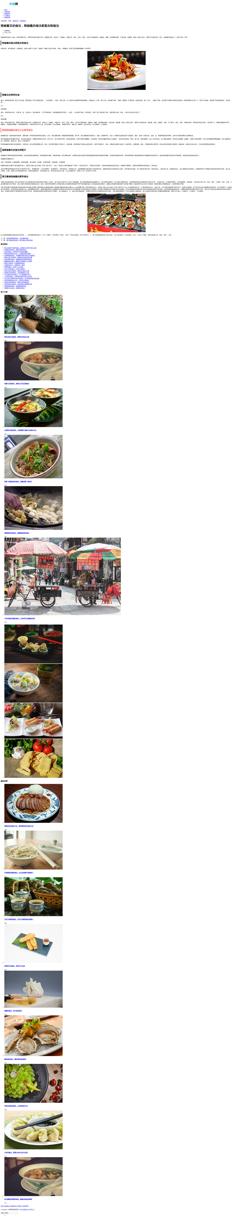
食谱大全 (16, 21)
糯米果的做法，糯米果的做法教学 (15, 1059)
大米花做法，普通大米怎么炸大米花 (16, 1152)
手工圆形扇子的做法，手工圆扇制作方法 (17, 274)
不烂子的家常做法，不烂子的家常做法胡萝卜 (18, 919)
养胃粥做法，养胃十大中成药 (13, 267)
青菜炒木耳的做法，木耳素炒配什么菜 (16, 272)
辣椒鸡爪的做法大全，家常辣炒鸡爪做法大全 (18, 826)
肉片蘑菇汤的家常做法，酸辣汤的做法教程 (18, 1199)
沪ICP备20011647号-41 (27, 1209)
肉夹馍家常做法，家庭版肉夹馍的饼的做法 (18, 259)
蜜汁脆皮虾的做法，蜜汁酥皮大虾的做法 (20, 240)
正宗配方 (7, 15)
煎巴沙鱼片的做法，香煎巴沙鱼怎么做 (16, 271)
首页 (5, 10)
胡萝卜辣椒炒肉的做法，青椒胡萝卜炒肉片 (18, 481)
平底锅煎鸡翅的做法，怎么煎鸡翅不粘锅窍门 (18, 872)
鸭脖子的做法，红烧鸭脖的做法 (14, 263)
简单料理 (7, 17)
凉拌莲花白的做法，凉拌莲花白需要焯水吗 (18, 284)
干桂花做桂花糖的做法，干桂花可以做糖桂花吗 (19, 618)
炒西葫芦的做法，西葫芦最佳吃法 (15, 250)
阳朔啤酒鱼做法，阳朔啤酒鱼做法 (15, 286)
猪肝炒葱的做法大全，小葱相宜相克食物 (17, 253)
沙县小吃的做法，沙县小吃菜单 (14, 269)
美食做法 (7, 11)
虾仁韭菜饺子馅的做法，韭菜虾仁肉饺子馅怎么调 (20, 248)
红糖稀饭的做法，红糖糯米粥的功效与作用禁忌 (19, 255)
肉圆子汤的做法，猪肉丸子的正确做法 (16, 383)
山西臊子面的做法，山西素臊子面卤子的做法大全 (20, 430)
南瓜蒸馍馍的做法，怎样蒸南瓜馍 (17, 238)
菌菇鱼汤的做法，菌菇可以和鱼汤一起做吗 (18, 261)
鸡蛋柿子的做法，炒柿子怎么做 (14, 966)
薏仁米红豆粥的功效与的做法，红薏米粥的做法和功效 (21, 278)
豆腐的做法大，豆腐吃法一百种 (14, 265)
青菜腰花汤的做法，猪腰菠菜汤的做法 (16, 533)
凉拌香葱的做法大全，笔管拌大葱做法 (16, 280)
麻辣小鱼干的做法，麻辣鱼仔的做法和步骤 (18, 257)
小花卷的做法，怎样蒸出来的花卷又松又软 (18, 276)
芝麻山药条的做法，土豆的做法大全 (16, 1106)
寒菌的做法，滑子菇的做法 (13, 1011)
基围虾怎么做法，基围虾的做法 (14, 288)
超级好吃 (7, 13)
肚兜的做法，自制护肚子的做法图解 (16, 251)
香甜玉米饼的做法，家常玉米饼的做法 (16, 282)
